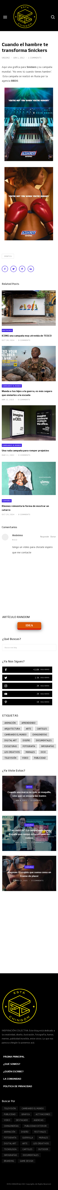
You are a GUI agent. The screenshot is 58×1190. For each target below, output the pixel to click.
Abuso (29, 787)
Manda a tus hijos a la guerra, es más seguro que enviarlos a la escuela (27, 393)
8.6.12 (14, 540)
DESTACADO (7, 330)
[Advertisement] (29, 929)
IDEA (29, 625)
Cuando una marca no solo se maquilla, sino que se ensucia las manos (29, 794)
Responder (44, 536)
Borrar (53, 536)
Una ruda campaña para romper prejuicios (25, 450)
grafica (8, 256)
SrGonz (6, 58)
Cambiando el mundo (11, 386)
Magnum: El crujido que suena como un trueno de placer (29, 874)
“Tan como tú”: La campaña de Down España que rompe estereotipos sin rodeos (29, 834)
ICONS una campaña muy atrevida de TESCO (27, 335)
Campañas (6, 501)
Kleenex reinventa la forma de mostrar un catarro (25, 508)
